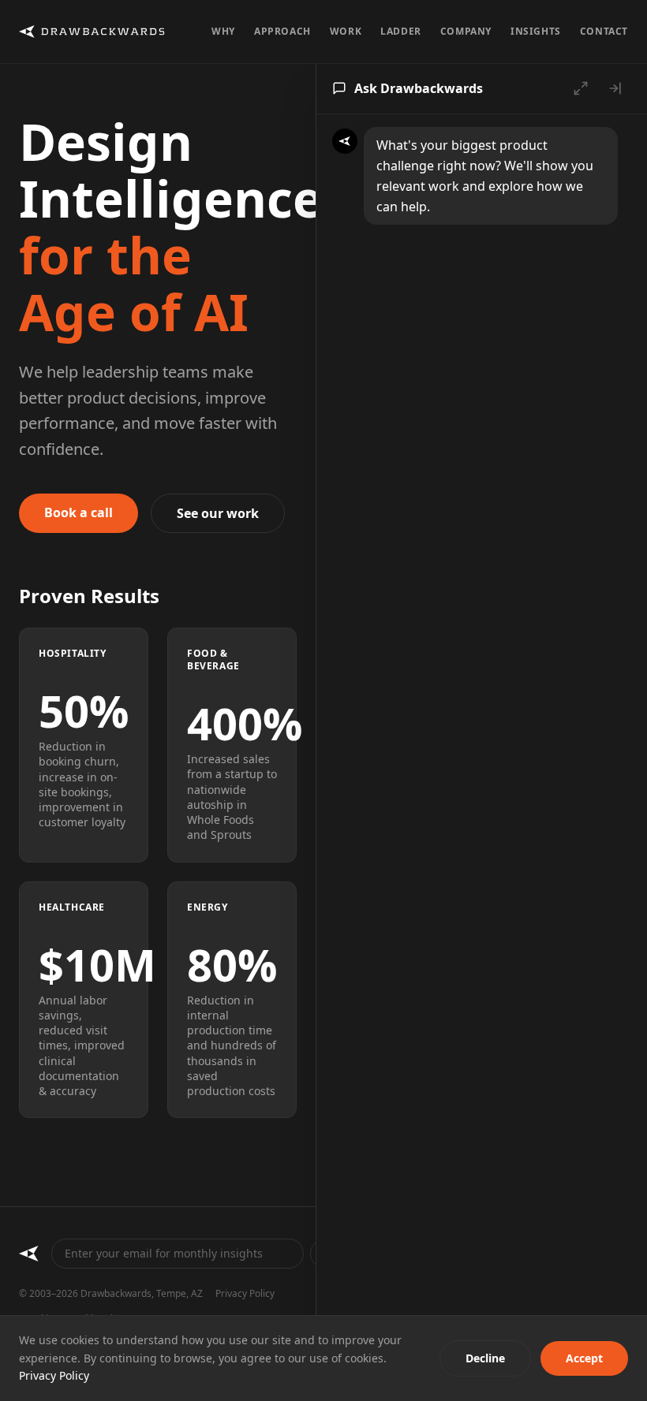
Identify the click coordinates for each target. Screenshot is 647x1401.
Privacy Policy (245, 1293)
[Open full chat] (581, 88)
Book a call (78, 512)
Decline (485, 1358)
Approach (282, 31)
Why (223, 31)
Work (345, 31)
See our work (218, 513)
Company (466, 31)
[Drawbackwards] (29, 1253)
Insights (535, 31)
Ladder (400, 31)
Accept (584, 1358)
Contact (604, 31)
